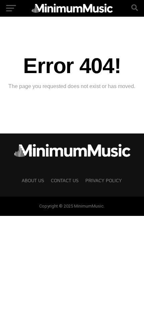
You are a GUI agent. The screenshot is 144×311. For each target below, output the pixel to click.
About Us (33, 180)
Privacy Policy (103, 180)
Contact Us (65, 180)
